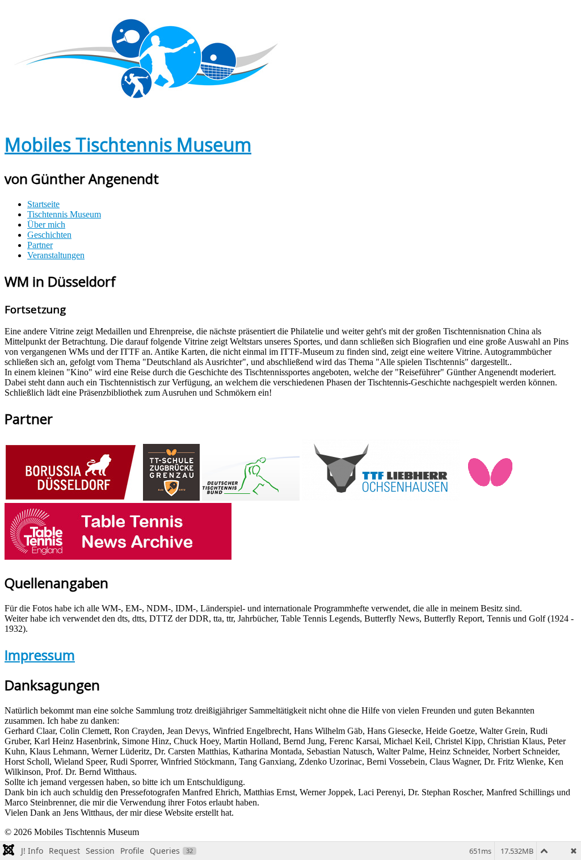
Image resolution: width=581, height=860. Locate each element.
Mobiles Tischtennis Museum (128, 144)
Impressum (40, 654)
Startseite (43, 204)
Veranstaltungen (56, 255)
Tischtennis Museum (64, 214)
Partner (40, 245)
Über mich (46, 224)
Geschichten (49, 235)
